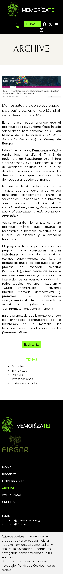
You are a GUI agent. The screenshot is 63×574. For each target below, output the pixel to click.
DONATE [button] (32, 24)
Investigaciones (22, 379)
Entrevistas (19, 370)
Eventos (17, 374)
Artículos (17, 366)
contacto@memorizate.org (21, 520)
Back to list (31, 344)
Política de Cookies (31, 565)
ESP (17, 22)
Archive (8, 488)
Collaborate (13, 495)
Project (9, 474)
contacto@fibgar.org (16, 524)
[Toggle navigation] (7, 24)
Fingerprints (13, 481)
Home (6, 467)
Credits (8, 502)
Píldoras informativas (25, 383)
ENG (17, 27)
